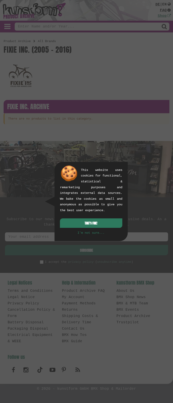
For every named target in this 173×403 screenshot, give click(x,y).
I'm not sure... (91, 233)
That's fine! (91, 223)
